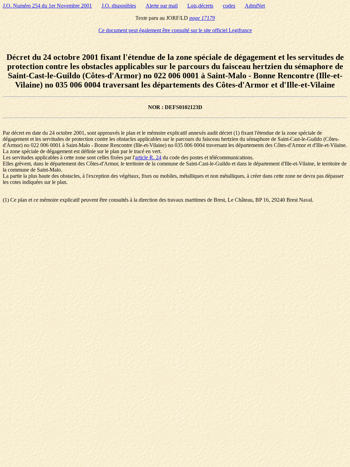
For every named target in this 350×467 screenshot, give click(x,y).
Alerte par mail (162, 6)
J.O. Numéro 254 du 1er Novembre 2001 (47, 6)
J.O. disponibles (119, 6)
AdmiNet (255, 6)
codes (229, 6)
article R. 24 (148, 157)
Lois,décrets (200, 6)
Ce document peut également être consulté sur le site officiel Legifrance (175, 30)
